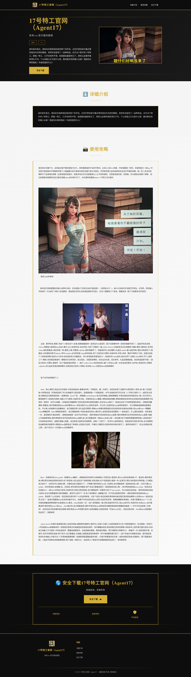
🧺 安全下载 (39, 70)
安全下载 (154, 5)
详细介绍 (133, 5)
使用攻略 (144, 5)
